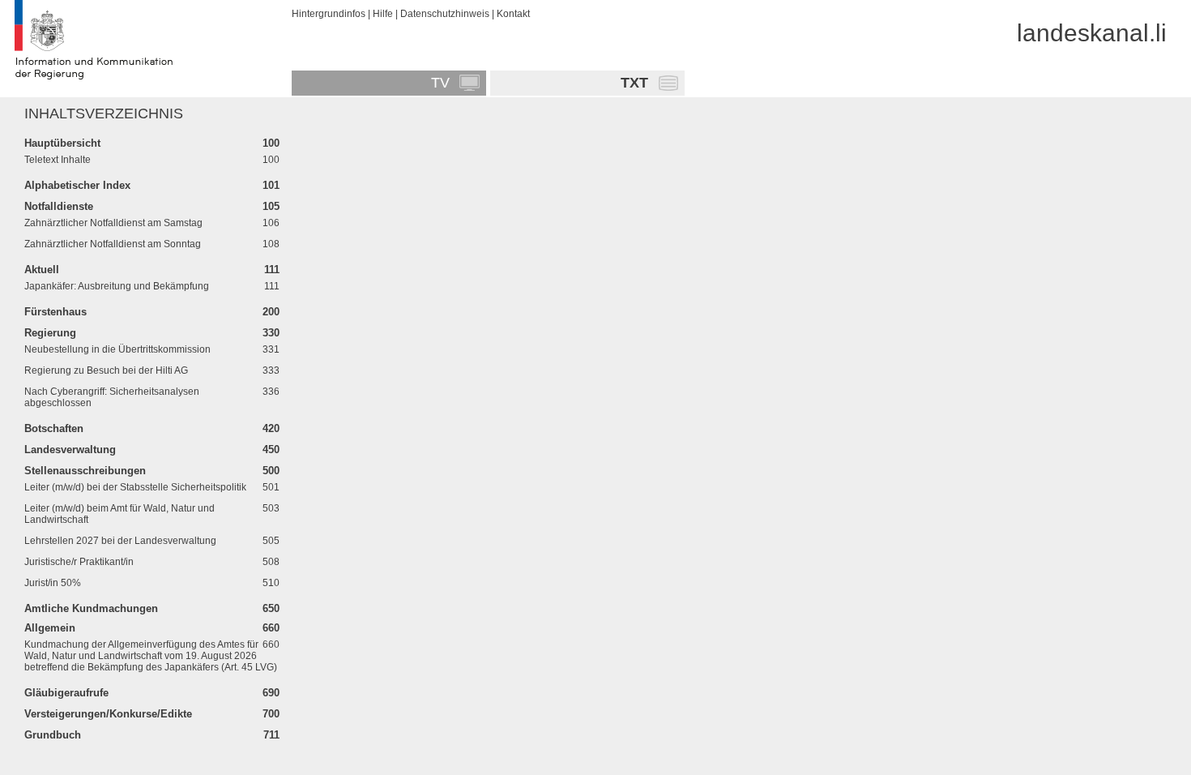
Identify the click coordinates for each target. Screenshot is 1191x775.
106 (271, 223)
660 (271, 628)
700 (271, 714)
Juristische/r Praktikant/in (79, 561)
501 (271, 487)
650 (271, 608)
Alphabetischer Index (77, 185)
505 (271, 540)
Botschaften (53, 428)
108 (271, 244)
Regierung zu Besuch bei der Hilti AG (106, 370)
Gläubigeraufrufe (66, 693)
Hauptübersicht (62, 143)
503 (271, 508)
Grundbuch (52, 735)
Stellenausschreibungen (85, 471)
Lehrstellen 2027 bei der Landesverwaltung (120, 540)
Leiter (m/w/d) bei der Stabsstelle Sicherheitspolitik (135, 487)
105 (271, 206)
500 (271, 471)
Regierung (50, 333)
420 (271, 428)
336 (271, 391)
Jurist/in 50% (52, 583)
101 (271, 185)
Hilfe (383, 13)
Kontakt (513, 13)
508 (271, 561)
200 (271, 312)
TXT (634, 83)
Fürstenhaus (55, 312)
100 (271, 143)
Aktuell (41, 269)
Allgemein (49, 628)
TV (440, 83)
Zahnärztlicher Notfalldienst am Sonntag (112, 244)
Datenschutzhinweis (444, 13)
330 (271, 333)
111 (272, 269)
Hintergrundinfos (328, 13)
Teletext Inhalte (57, 159)
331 (271, 349)
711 (271, 735)
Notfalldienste (58, 206)
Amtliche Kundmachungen (91, 608)
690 (271, 693)
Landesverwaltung (70, 449)
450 (271, 449)
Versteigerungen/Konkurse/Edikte (108, 714)
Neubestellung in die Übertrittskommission (117, 349)
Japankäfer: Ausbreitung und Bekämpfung (116, 286)
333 (271, 370)
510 (271, 583)
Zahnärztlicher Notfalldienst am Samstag (113, 223)
